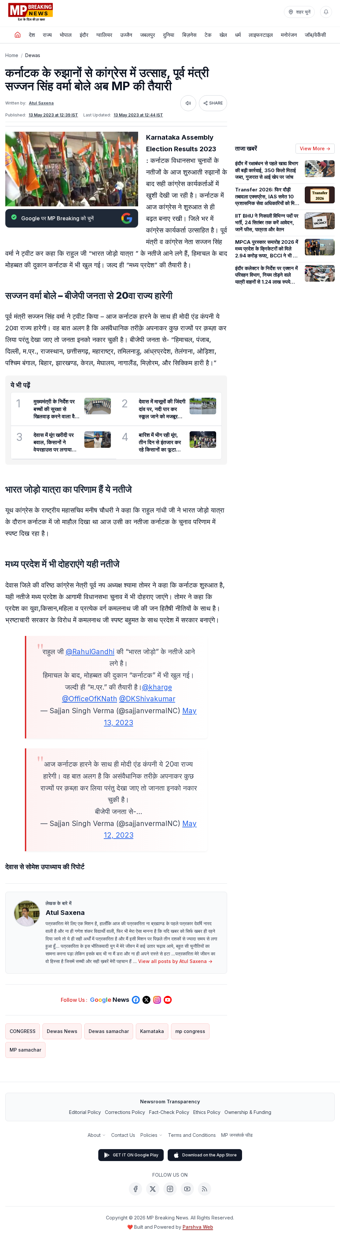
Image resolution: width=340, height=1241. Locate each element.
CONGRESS (23, 1031)
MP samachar (25, 1050)
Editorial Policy (85, 1112)
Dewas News (62, 1031)
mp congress (190, 1031)
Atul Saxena (41, 103)
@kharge (157, 687)
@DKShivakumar (147, 699)
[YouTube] (187, 1189)
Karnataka (152, 1031)
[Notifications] (326, 12)
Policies (148, 1135)
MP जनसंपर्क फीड (237, 1135)
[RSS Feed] (204, 1189)
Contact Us (123, 1135)
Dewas (32, 55)
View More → (315, 148)
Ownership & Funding (247, 1112)
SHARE (216, 103)
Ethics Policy (206, 1112)
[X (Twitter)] (152, 1189)
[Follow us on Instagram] (157, 1000)
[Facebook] (135, 1189)
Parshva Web (198, 1227)
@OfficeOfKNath (89, 699)
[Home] (17, 35)
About (94, 1135)
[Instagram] (170, 1189)
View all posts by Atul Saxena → (175, 961)
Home (11, 55)
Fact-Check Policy (169, 1112)
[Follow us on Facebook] (136, 1000)
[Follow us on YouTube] (168, 1000)
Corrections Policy (125, 1112)
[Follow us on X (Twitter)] (146, 1000)
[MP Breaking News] (30, 12)
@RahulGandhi (90, 652)
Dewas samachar (109, 1031)
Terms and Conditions (192, 1135)
